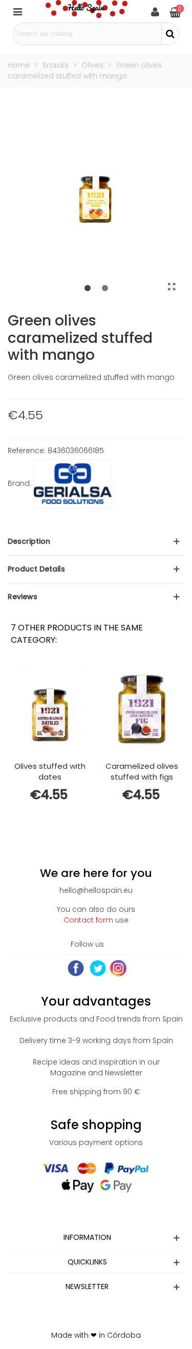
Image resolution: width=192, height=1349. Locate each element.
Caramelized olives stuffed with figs (141, 771)
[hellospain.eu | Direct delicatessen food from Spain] (86, 11)
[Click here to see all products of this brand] (72, 483)
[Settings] (155, 11)
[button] (87, 288)
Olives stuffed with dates (50, 771)
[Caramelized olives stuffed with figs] (142, 707)
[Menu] (17, 11)
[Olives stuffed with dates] (50, 707)
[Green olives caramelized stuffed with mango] (171, 287)
